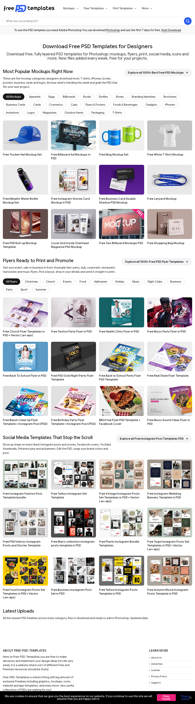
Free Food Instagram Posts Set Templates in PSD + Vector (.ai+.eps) (24, 593)
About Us (156, 657)
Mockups (69, 8)
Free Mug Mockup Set (113, 154)
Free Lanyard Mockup (162, 198)
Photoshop (113, 30)
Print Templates (123, 8)
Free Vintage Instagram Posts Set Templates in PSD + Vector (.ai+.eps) (119, 497)
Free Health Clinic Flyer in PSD (119, 331)
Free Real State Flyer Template (168, 375)
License (155, 670)
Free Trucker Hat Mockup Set (22, 154)
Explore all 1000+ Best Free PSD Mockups (156, 72)
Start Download (171, 30)
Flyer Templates (94, 8)
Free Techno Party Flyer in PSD (71, 331)
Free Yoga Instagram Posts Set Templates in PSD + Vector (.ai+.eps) (168, 545)
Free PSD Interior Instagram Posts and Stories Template (22, 543)
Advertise (156, 663)
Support (156, 682)
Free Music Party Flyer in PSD (166, 331)
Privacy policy (185, 697)
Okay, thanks (166, 698)
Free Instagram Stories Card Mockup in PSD (70, 200)
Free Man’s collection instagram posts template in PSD (73, 543)
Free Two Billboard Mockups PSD (121, 243)
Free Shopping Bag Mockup (165, 243)
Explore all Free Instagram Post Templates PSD (152, 438)
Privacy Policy (159, 676)
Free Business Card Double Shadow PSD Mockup (117, 200)
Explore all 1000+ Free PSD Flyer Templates (154, 261)
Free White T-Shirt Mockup (165, 154)
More (145, 8)
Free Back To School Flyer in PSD (24, 375)
